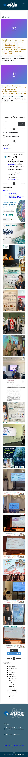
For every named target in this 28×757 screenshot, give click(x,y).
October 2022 (12, 676)
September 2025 (13, 668)
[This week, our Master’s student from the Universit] (14, 323)
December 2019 (12, 678)
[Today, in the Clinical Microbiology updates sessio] (14, 435)
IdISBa (9, 157)
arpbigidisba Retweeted (18, 154)
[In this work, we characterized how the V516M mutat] (14, 390)
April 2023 (11, 674)
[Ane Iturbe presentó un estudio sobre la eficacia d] (14, 592)
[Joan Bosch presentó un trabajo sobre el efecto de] (14, 502)
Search (5, 121)
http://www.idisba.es (13, 179)
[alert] (14, 136)
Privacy (16, 745)
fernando (5, 56)
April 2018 (11, 696)
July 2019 (11, 682)
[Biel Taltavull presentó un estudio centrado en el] (14, 525)
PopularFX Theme (19, 754)
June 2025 (11, 670)
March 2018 (12, 698)
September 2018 (13, 692)
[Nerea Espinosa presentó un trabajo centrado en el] (14, 547)
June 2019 (11, 684)
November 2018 (13, 690)
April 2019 (11, 686)
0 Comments (19, 56)
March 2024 (12, 672)
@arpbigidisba (12, 164)
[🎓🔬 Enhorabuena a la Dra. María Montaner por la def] (14, 345)
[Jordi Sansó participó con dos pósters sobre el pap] (14, 614)
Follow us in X (7, 148)
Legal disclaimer (9, 745)
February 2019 (12, 688)
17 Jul (13, 157)
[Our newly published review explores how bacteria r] (14, 211)
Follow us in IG (7, 190)
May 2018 (11, 694)
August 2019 (12, 680)
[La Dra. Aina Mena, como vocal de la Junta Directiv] (14, 637)
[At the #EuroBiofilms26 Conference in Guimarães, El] (14, 278)
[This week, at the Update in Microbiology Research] (14, 457)
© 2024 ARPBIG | (9, 754)
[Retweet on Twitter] (12, 154)
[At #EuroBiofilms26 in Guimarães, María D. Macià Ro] (14, 256)
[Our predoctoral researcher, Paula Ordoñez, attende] (14, 413)
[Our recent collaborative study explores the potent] (14, 233)
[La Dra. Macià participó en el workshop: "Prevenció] (14, 570)
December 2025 (12, 666)
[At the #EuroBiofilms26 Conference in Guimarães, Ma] (14, 300)
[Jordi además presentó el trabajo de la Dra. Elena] (14, 480)
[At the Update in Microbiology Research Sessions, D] (14, 368)
